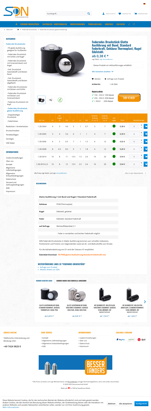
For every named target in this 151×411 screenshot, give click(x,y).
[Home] (17, 24)
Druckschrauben (12, 130)
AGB (8, 188)
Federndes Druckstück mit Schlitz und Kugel (16, 55)
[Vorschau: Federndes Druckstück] (60, 100)
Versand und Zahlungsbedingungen (15, 183)
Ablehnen (111, 404)
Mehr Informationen (11, 407)
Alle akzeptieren (125, 404)
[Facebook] (134, 24)
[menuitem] (140, 13)
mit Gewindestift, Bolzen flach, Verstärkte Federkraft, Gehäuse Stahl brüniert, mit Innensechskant (105, 308)
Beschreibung (41, 183)
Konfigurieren (141, 404)
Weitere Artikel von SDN (49, 269)
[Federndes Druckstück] (49, 294)
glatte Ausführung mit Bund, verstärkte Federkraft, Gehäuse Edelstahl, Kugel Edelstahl (77, 307)
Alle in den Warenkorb (134, 173)
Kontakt (9, 164)
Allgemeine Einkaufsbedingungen (14, 174)
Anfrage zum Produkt (115, 79)
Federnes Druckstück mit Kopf (17, 103)
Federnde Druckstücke (15, 44)
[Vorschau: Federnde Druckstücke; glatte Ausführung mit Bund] (41, 100)
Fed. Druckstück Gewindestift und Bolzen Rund (17, 71)
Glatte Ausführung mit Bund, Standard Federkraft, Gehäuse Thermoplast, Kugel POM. (49, 307)
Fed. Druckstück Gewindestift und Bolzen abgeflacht (17, 80)
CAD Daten (10, 143)
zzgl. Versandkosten (106, 59)
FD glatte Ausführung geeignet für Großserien (16, 49)
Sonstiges (10, 139)
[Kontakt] (129, 24)
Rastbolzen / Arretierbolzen (17, 126)
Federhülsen (13, 121)
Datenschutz (11, 179)
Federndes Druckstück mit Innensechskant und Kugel (17, 63)
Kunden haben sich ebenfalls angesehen (71, 280)
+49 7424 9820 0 (12, 346)
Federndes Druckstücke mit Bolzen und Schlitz (17, 88)
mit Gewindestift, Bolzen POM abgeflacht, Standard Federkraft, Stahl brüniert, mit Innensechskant (132, 308)
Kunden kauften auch (44, 280)
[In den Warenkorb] (146, 126)
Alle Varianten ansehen (101, 71)
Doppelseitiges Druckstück (13, 116)
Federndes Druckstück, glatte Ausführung (17, 109)
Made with (75, 388)
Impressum (10, 191)
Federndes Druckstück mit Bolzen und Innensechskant (16, 95)
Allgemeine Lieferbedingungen (13, 169)
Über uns (9, 161)
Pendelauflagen (12, 134)
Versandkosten (61, 173)
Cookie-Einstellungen (14, 158)
